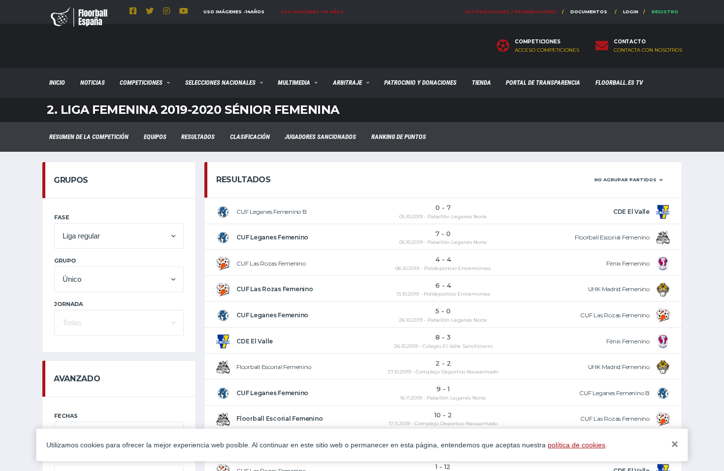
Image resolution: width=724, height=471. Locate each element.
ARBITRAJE (347, 82)
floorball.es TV (619, 82)
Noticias (92, 82)
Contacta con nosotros (648, 50)
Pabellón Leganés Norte (457, 216)
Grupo (65, 260)
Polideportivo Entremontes (457, 268)
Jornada (68, 304)
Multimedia (294, 82)
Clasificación (250, 136)
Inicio (57, 82)
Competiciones (141, 82)
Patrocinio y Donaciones (420, 82)
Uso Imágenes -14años (233, 11)
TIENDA (481, 82)
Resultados (198, 136)
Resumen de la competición (89, 136)
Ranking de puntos (398, 136)
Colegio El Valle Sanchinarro (458, 346)
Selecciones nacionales (220, 82)
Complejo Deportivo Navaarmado (457, 372)
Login (630, 11)
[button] (119, 236)
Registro (665, 11)
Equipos (155, 136)
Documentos (588, 11)
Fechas (66, 415)
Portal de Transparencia (543, 82)
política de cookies (576, 445)
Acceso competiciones (547, 50)
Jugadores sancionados (320, 136)
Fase (61, 217)
